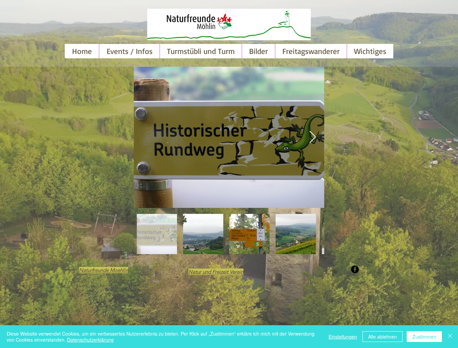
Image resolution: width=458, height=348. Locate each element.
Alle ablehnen (382, 336)
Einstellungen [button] (343, 336)
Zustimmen (424, 336)
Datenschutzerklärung (90, 339)
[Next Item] (313, 137)
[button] (258, 51)
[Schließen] (450, 337)
